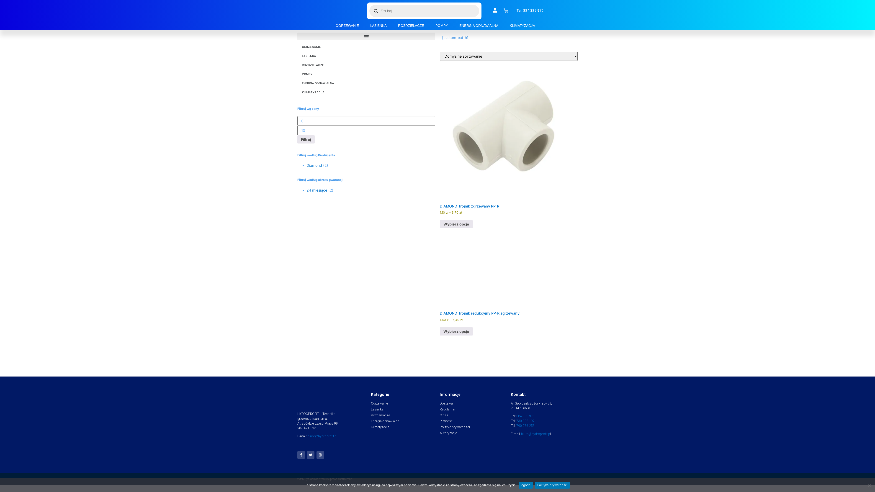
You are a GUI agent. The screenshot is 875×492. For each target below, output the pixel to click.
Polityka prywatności (552, 485)
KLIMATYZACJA (522, 26)
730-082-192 (525, 421)
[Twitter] (310, 455)
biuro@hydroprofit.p (535, 434)
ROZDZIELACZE (411, 26)
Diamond (314, 165)
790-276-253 (525, 426)
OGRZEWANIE (347, 26)
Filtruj (306, 139)
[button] (366, 36)
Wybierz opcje (456, 224)
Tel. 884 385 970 (529, 10)
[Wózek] (506, 10)
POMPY (441, 26)
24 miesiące (316, 190)
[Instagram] (320, 455)
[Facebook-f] (301, 455)
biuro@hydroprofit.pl (322, 436)
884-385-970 (525, 416)
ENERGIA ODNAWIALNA (478, 26)
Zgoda (525, 485)
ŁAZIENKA (378, 26)
